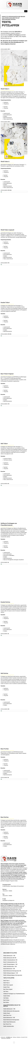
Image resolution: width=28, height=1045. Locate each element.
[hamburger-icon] (25, 11)
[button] (14, 1042)
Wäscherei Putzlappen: (10, 953)
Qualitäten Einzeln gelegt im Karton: (11, 1005)
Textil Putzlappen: (8, 978)
